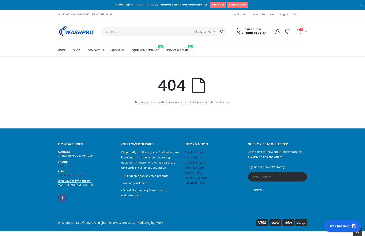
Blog (295, 14)
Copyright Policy (195, 183)
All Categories (202, 31)
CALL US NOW (253, 29)
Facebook (62, 198)
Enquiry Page (237, 4)
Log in (284, 14)
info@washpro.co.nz (71, 175)
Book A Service (194, 167)
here (198, 102)
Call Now (218, 4)
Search (222, 31)
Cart (272, 14)
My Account (240, 14)
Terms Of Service (196, 178)
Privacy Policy (193, 173)
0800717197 (255, 32)
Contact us (191, 157)
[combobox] (164, 31)
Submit (258, 189)
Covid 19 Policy (194, 152)
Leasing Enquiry (195, 162)
